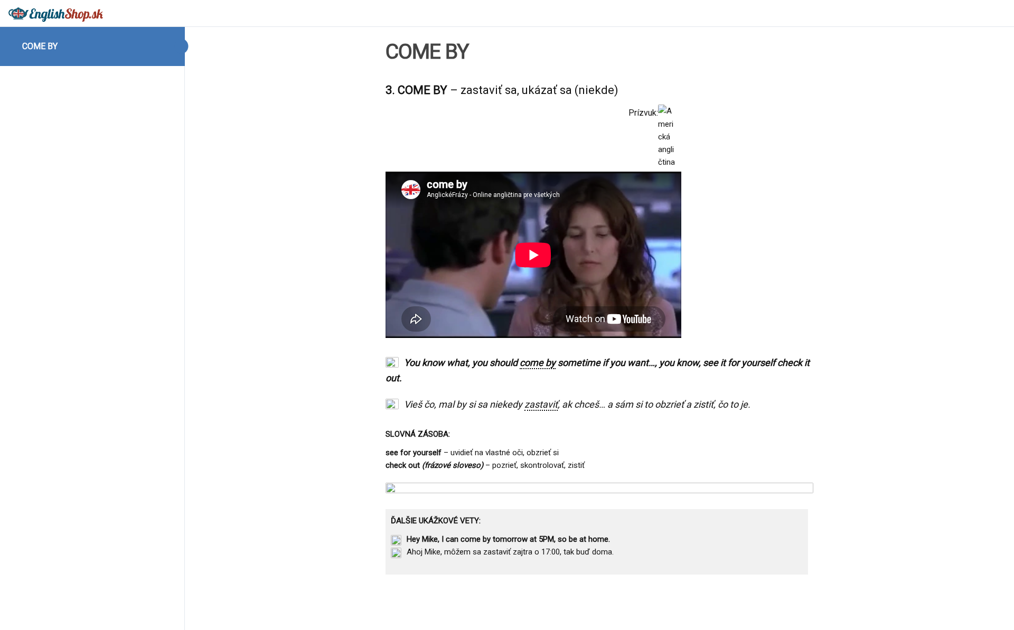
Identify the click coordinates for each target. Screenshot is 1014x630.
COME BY (40, 46)
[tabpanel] (599, 328)
